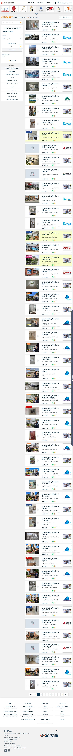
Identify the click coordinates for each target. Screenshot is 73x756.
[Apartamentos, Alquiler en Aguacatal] (32, 247)
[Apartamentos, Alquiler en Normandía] (32, 496)
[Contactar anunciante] (54, 30)
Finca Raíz (31, 3)
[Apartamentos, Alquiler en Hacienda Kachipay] (32, 398)
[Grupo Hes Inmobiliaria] (55, 9)
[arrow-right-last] (66, 694)
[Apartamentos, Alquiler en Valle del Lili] (32, 86)
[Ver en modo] (60, 17)
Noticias (48, 3)
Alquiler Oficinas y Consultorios (28, 716)
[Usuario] (55, 3)
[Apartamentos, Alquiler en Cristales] (32, 186)
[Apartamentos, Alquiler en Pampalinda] (32, 573)
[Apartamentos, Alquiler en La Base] (32, 37)
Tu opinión (72, 377)
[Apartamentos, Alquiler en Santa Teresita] (32, 49)
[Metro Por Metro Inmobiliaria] (46, 9)
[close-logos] (36, 13)
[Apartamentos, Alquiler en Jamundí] (32, 173)
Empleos (62, 714)
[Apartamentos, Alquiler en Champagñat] (32, 410)
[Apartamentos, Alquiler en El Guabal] (32, 684)
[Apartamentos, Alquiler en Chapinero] (32, 347)
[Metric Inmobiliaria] (64, 9)
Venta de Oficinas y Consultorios (10, 714)
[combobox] (12, 22)
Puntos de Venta (45, 709)
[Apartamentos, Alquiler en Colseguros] (32, 484)
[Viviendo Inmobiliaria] (37, 9)
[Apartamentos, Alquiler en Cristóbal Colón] (32, 585)
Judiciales (62, 719)
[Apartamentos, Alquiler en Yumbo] (32, 635)
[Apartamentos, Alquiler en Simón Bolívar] (32, 447)
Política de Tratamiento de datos (10, 739)
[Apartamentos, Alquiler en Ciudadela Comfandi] (32, 659)
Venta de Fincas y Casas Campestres (10, 716)
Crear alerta (13, 60)
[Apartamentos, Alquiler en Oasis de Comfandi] (32, 296)
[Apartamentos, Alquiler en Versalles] (32, 309)
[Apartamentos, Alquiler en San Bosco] (32, 423)
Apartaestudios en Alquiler (28, 711)
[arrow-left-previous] (35, 694)
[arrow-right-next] (62, 694)
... (59, 694)
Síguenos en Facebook (45, 719)
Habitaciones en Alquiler (28, 714)
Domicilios (45, 711)
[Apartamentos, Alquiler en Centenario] (32, 160)
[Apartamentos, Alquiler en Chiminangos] (32, 623)
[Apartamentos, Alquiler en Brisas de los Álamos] (32, 672)
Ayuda (45, 716)
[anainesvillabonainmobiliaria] (67, 99)
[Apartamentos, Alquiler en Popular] (32, 561)
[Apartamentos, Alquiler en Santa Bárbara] (32, 359)
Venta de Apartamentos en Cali (10, 709)
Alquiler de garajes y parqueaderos (28, 719)
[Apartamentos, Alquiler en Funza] (32, 198)
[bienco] (67, 37)
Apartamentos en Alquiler (28, 706)
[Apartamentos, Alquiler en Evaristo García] (32, 61)
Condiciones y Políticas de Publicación (12, 737)
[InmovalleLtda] (67, 173)
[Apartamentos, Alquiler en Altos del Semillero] (32, 459)
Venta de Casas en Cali (10, 706)
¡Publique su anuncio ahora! (62, 706)
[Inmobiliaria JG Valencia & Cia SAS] (19, 9)
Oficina (45, 706)
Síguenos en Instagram (45, 722)
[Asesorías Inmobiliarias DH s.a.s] (28, 9)
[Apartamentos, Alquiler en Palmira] (32, 373)
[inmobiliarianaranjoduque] (67, 297)
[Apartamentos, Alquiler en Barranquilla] (32, 74)
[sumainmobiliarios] (67, 248)
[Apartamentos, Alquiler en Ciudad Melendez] (32, 24)
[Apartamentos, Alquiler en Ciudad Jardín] (32, 111)
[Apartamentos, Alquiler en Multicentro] (32, 284)
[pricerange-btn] (20, 46)
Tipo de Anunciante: (6, 54)
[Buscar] (20, 22)
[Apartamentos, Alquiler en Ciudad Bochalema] (32, 148)
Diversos (62, 716)
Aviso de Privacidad (8, 741)
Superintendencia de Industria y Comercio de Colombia (15, 748)
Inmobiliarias (40, 3)
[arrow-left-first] (31, 694)
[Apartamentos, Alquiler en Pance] (32, 98)
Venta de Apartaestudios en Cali (10, 711)
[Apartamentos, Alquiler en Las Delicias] (32, 610)
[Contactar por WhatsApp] (53, 30)
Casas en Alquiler (27, 709)
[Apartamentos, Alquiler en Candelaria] (32, 322)
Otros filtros (11, 50)
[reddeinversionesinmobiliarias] (67, 148)
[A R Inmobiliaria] (10, 9)
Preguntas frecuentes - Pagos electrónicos (13, 745)
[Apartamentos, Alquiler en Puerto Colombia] (32, 123)
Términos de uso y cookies (9, 743)
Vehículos (62, 711)
